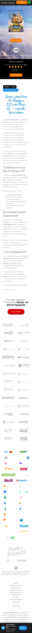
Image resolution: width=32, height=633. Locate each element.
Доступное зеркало (16, 599)
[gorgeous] (21, 67)
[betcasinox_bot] (25, 580)
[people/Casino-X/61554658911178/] (16, 580)
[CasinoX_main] (20, 580)
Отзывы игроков (16, 594)
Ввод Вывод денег (16, 592)
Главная (6, 87)
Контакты (16, 597)
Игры (13, 87)
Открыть (23, 628)
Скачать (15, 604)
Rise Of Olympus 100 (10, 90)
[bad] (10, 67)
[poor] (13, 67)
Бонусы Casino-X (16, 588)
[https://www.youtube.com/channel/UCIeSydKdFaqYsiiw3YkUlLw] (6, 580)
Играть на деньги (16, 75)
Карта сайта (16, 606)
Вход (22, 2)
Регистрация (16, 311)
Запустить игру (16, 40)
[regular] (16, 67)
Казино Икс (18, 126)
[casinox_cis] (11, 580)
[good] (18, 67)
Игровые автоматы (16, 585)
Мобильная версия (16, 590)
